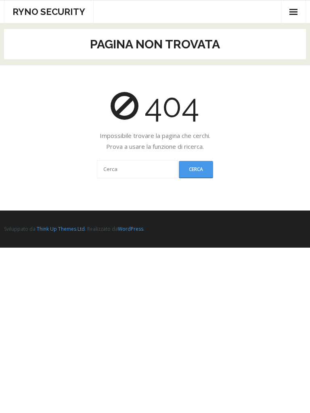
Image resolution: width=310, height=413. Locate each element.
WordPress (130, 228)
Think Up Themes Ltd (61, 228)
